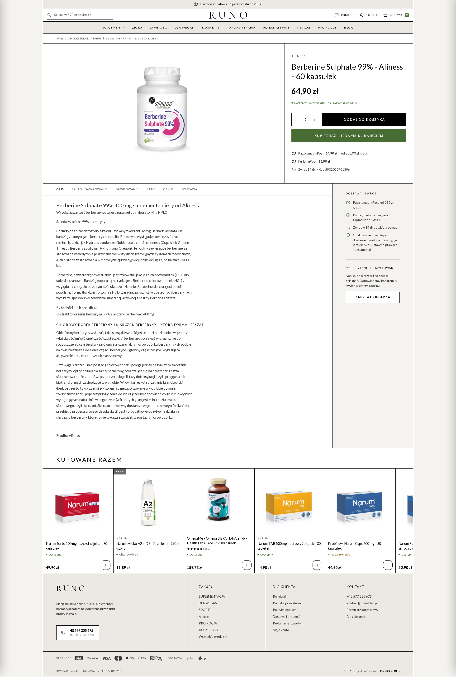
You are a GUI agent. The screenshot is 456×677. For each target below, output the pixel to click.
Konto (371, 14)
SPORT (204, 610)
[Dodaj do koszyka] (105, 565)
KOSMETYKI (208, 630)
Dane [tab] (151, 189)
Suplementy (113, 27)
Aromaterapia (242, 27)
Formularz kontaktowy (362, 610)
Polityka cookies (284, 610)
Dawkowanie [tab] (127, 189)
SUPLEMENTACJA (212, 596)
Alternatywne (276, 27)
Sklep (60, 38)
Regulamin (280, 596)
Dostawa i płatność (286, 617)
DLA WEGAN (208, 603)
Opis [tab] (60, 189)
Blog (349, 27)
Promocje (327, 27)
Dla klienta (284, 587)
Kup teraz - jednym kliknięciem (348, 136)
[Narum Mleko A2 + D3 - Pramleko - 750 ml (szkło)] (149, 503)
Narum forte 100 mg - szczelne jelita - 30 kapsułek (76, 546)
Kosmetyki (212, 27)
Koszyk (399, 14)
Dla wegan (185, 27)
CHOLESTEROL (78, 38)
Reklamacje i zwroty (287, 623)
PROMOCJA (208, 623)
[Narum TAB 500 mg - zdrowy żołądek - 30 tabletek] (290, 503)
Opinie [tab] (168, 189)
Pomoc (347, 14)
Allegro (204, 617)
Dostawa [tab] (189, 189)
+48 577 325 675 (359, 596)
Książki (303, 27)
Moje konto (281, 630)
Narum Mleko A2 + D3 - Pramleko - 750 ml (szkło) (148, 546)
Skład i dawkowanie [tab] (90, 189)
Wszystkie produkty (213, 636)
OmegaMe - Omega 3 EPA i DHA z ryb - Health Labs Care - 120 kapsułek (217, 540)
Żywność (158, 27)
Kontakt (355, 587)
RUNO (230, 15)
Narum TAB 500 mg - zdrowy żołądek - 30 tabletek (289, 546)
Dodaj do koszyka (364, 119)
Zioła (137, 27)
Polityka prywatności (288, 603)
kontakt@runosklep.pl (362, 603)
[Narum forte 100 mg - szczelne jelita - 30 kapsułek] (78, 503)
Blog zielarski (356, 617)
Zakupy (206, 587)
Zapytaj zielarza (372, 297)
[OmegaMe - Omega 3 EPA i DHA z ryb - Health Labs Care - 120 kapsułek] (219, 500)
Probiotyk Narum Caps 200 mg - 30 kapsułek (354, 546)
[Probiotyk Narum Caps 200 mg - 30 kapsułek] (360, 503)
